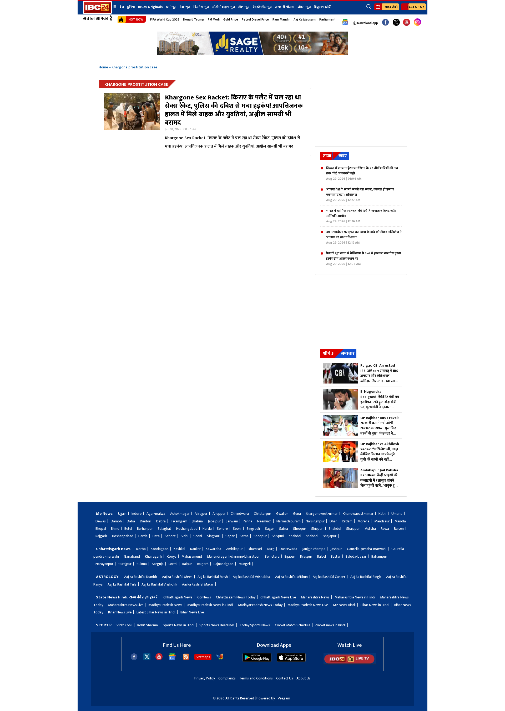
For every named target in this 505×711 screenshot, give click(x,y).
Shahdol (335, 529)
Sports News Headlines (217, 625)
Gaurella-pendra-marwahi (366, 549)
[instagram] (417, 22)
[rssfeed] (186, 659)
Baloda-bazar (356, 556)
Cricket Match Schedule (292, 625)
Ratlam (347, 521)
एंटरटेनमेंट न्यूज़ (262, 7)
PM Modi (214, 19)
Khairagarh (153, 556)
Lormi (173, 564)
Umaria (396, 514)
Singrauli (253, 529)
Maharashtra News (315, 597)
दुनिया (131, 7)
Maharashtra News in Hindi (355, 597)
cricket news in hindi (330, 625)
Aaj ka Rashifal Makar (198, 584)
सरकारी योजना (284, 7)
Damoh (116, 521)
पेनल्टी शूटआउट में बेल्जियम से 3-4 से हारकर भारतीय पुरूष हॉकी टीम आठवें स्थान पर (363, 258)
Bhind (115, 529)
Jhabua (197, 521)
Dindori (145, 521)
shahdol (295, 536)
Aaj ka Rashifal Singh (365, 577)
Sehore (222, 529)
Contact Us (284, 678)
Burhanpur (145, 529)
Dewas (100, 521)
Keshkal (179, 549)
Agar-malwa (156, 514)
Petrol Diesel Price (255, 19)
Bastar (336, 556)
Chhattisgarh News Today (235, 597)
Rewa (385, 529)
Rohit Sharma (147, 625)
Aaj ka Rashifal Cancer (329, 577)
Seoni (237, 529)
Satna (283, 529)
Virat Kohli (124, 625)
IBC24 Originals (150, 7)
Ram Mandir (281, 19)
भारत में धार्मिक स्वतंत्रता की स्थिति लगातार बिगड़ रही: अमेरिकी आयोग (361, 216)
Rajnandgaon (224, 564)
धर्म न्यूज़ (171, 7)
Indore (137, 514)
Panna (247, 521)
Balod (321, 556)
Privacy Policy (204, 678)
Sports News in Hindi (178, 625)
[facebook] (134, 659)
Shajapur (353, 529)
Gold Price (230, 19)
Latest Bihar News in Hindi (156, 612)
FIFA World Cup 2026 (164, 19)
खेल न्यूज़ (244, 7)
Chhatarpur (262, 514)
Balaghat (164, 529)
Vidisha (370, 529)
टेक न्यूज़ (185, 7)
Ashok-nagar (180, 514)
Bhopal (100, 529)
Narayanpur (104, 564)
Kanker (195, 549)
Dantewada (288, 549)
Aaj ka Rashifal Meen (177, 577)
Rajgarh (101, 536)
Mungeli (245, 564)
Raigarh (203, 564)
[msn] (219, 659)
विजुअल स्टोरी (322, 7)
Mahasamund (191, 556)
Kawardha (213, 549)
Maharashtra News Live (125, 605)
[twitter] (147, 659)
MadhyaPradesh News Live (307, 605)
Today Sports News (255, 625)
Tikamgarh (179, 521)
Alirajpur (201, 514)
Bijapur (290, 556)
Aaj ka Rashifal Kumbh (140, 577)
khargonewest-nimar (322, 514)
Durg (271, 549)
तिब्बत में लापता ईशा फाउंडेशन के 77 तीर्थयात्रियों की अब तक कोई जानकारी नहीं (362, 173)
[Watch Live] (349, 663)
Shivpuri (317, 529)
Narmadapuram (288, 521)
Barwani (232, 521)
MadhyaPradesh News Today (260, 605)
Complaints (227, 678)
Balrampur (379, 556)
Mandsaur (382, 521)
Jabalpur (214, 521)
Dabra (161, 521)
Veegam (284, 698)
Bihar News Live (120, 612)
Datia (131, 521)
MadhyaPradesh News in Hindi (210, 605)
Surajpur (125, 564)
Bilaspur (306, 556)
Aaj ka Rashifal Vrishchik (159, 584)
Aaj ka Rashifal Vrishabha (251, 577)
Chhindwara (240, 514)
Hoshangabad (187, 529)
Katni (382, 514)
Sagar (269, 529)
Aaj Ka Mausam (305, 19)
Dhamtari (255, 549)
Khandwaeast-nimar (358, 514)
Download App (367, 23)
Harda (207, 529)
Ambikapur (234, 549)
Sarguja (158, 564)
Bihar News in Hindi (375, 605)
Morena (363, 521)
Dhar (333, 521)
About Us (303, 678)
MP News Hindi (344, 605)
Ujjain (122, 514)
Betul (128, 529)
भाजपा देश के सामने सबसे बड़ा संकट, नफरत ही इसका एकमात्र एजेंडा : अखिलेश (360, 195)
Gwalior (282, 514)
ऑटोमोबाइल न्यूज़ (223, 7)
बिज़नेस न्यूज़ (201, 7)
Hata (156, 536)
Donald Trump (193, 19)
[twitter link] (396, 22)
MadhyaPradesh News (165, 605)
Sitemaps (203, 657)
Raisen (399, 529)
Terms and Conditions (256, 678)
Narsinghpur (315, 521)
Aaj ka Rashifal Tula (122, 584)
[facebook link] (385, 22)
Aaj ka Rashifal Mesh (213, 577)
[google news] (345, 22)
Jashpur (336, 549)
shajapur (329, 536)
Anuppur (219, 514)
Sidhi (184, 536)
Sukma (142, 564)
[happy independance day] (252, 54)
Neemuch (264, 521)
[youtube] (406, 22)
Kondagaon (160, 549)
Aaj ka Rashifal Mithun (291, 577)
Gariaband (132, 556)
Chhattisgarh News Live (278, 597)
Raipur (187, 564)
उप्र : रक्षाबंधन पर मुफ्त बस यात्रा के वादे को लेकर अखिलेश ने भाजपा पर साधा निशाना (364, 237)
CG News (204, 597)
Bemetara (272, 556)
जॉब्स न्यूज (304, 7)
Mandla (400, 521)
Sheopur (299, 529)
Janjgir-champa (313, 549)
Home (103, 67)
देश (122, 7)
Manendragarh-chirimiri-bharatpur (233, 556)
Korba (141, 549)
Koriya (171, 556)
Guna (297, 514)
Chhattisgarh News (177, 597)
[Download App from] (257, 660)
